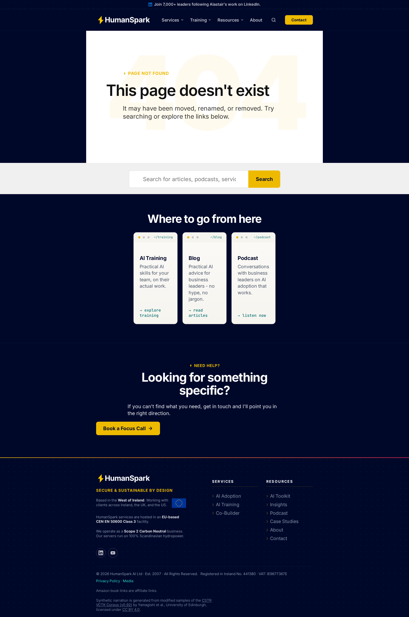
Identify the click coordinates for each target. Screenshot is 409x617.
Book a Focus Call (124, 428)
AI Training (227, 504)
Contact (299, 20)
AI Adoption (228, 496)
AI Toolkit (280, 496)
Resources (228, 20)
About (256, 20)
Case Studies (284, 521)
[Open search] (273, 20)
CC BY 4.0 (131, 609)
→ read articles (198, 313)
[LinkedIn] (101, 553)
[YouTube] (113, 553)
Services (170, 20)
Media (128, 581)
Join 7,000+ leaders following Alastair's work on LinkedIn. (207, 4)
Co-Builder (228, 513)
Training (198, 20)
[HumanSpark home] (123, 20)
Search (264, 179)
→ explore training (150, 313)
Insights (278, 504)
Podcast (279, 513)
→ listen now (252, 315)
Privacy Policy (108, 581)
